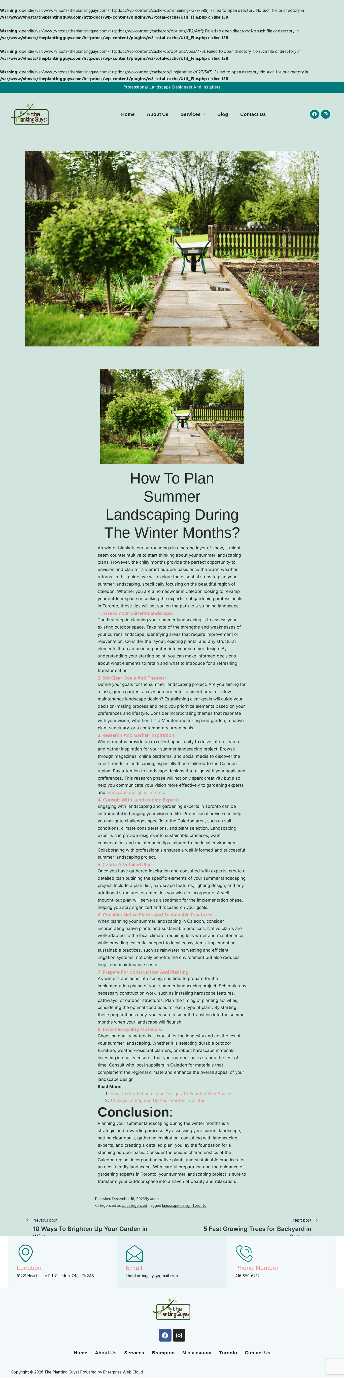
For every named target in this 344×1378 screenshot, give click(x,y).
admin (155, 1198)
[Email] (135, 1253)
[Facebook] (314, 114)
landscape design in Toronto (135, 792)
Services (191, 114)
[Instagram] (325, 114)
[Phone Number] (244, 1253)
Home (128, 114)
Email (134, 1267)
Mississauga (197, 1352)
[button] (193, 114)
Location (29, 1267)
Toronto (228, 1352)
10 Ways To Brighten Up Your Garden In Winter (157, 1100)
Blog (222, 114)
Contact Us (253, 114)
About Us (157, 114)
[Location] (26, 1253)
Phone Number (257, 1267)
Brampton (163, 1352)
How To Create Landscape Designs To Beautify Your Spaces (171, 1093)
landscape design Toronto (184, 1205)
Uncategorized (134, 1205)
